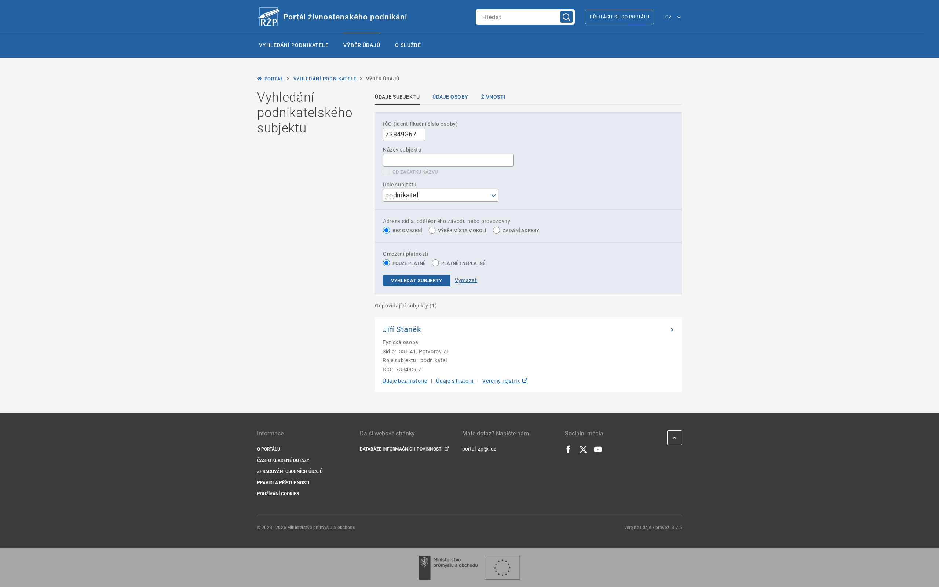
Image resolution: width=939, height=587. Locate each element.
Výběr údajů (361, 45)
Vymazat (466, 280)
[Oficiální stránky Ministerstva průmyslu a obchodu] (448, 568)
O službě (408, 45)
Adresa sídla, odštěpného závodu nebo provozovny (447, 221)
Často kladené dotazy (283, 460)
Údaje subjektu (397, 97)
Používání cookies (278, 493)
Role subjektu (400, 184)
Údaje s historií (454, 381)
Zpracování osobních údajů (290, 471)
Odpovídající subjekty (406, 306)
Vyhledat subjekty (416, 280)
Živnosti (493, 97)
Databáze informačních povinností (401, 449)
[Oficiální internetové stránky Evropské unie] (502, 568)
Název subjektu (402, 150)
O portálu (268, 449)
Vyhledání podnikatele (294, 45)
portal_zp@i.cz (479, 449)
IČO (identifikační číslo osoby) (420, 124)
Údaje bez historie (405, 381)
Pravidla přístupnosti (283, 482)
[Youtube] (598, 451)
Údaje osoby (450, 97)
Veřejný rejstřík (501, 381)
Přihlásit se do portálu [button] (620, 16)
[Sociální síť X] (583, 451)
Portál (274, 78)
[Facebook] (568, 451)
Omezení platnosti (405, 254)
